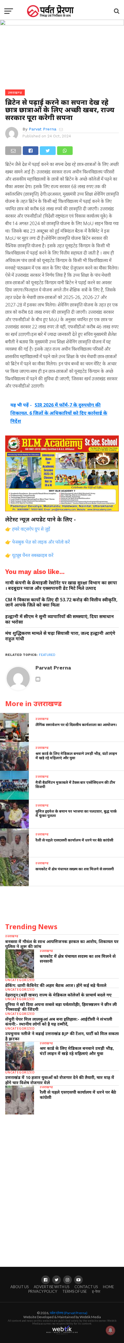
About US (19, 1286)
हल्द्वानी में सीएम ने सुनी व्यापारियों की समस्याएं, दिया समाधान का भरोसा (59, 619)
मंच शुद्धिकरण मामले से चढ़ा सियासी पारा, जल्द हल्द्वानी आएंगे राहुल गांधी (60, 636)
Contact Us (86, 1286)
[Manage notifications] (110, 1330)
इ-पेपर (96, 1291)
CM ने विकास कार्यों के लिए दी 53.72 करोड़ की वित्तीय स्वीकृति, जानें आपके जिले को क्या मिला (61, 602)
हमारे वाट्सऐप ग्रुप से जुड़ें (31, 529)
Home (108, 1286)
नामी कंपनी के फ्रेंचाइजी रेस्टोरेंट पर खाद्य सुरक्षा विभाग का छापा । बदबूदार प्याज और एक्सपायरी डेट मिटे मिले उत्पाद (61, 585)
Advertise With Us (51, 1286)
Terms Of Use (74, 1291)
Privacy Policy (42, 1291)
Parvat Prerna (42, 129)
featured (47, 655)
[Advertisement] (62, 1185)
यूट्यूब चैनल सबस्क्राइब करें (32, 555)
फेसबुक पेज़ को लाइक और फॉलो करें (41, 542)
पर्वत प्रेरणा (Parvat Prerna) (68, 1313)
